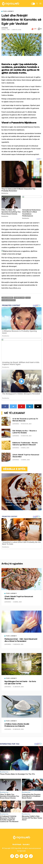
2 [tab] (37, 476)
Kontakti (26, 844)
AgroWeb (5, 28)
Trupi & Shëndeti (8, 11)
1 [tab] (36, 476)
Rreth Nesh (16, 844)
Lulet (28, 297)
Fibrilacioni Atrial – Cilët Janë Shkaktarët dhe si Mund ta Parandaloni (20, 640)
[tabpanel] (22, 491)
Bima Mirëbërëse (7, 297)
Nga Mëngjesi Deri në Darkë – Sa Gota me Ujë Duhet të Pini (20, 683)
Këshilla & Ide (11, 496)
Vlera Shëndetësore (9, 300)
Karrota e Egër (19, 297)
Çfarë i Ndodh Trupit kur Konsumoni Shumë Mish (18, 598)
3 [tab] (38, 476)
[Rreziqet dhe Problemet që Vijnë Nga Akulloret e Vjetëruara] (22, 491)
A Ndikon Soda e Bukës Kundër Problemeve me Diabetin (16, 725)
